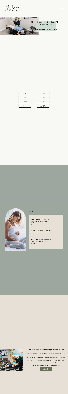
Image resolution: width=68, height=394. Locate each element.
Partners (43, 97)
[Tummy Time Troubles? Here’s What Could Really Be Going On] (44, 238)
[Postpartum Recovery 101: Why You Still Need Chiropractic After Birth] (45, 229)
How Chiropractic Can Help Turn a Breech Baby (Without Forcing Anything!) (40, 221)
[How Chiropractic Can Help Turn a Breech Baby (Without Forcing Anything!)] (46, 218)
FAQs (43, 93)
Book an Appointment (43, 106)
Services (25, 101)
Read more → (33, 224)
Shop (43, 101)
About (24, 97)
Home (24, 93)
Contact (24, 105)
